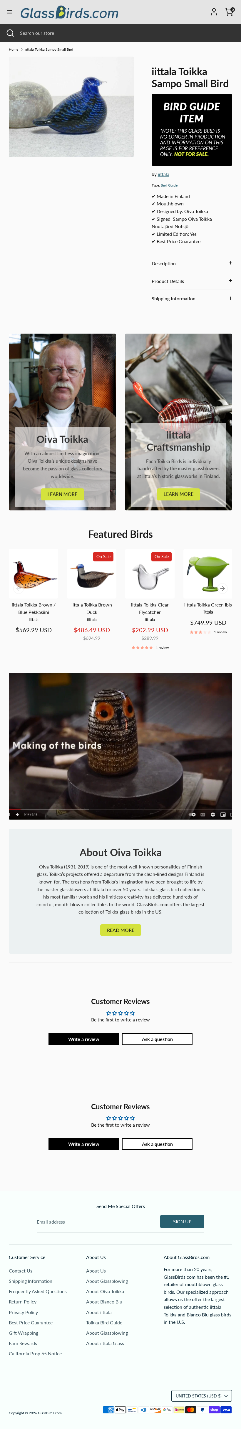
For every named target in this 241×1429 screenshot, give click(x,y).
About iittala (99, 1312)
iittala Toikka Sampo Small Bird (49, 49)
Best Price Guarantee (31, 1322)
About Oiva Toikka (105, 1291)
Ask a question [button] (157, 1039)
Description (164, 263)
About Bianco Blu (104, 1301)
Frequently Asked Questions (38, 1291)
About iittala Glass (105, 1343)
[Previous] (18, 588)
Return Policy (22, 1301)
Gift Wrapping (23, 1333)
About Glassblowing (107, 1281)
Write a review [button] (83, 1039)
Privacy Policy (23, 1312)
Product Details (168, 281)
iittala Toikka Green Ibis (208, 604)
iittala (163, 174)
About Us (96, 1270)
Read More (120, 930)
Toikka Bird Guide (104, 1322)
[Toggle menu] (9, 12)
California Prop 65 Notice (35, 1353)
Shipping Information (173, 298)
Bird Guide (169, 185)
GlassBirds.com (50, 1413)
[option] (29, 597)
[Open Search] (10, 33)
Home (13, 49)
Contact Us (20, 1270)
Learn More (62, 494)
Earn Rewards (23, 1343)
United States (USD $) (199, 1395)
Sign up (182, 1221)
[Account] (214, 9)
